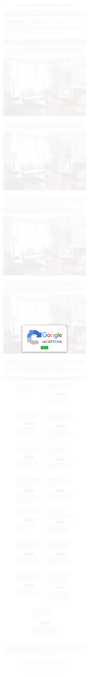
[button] (44, 338)
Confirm (44, 347)
